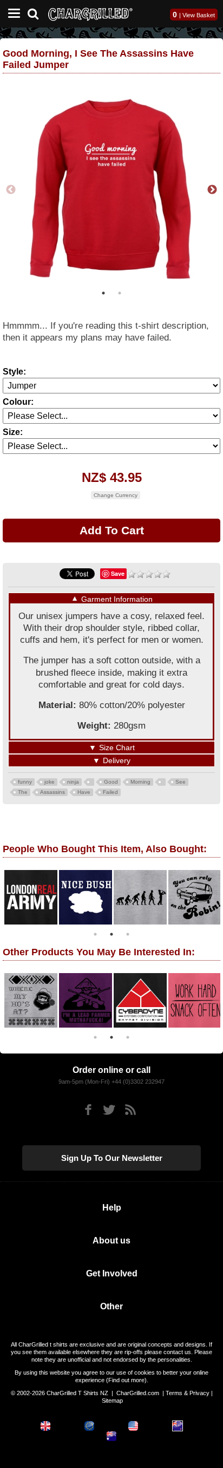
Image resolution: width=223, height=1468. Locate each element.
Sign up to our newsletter (111, 1158)
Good (111, 782)
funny (25, 782)
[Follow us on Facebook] (88, 1110)
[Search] (37, 12)
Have (83, 792)
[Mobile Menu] (11, 14)
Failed (110, 792)
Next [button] (212, 190)
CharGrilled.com (137, 1393)
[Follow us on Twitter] (109, 1110)
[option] (111, 190)
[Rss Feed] (130, 1110)
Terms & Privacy (187, 1393)
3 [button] (127, 934)
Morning (140, 782)
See (180, 782)
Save (117, 573)
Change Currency (115, 495)
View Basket (198, 15)
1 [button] (103, 293)
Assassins (52, 792)
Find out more (126, 1380)
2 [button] (119, 293)
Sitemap (112, 1400)
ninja (73, 782)
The (23, 792)
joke (49, 782)
